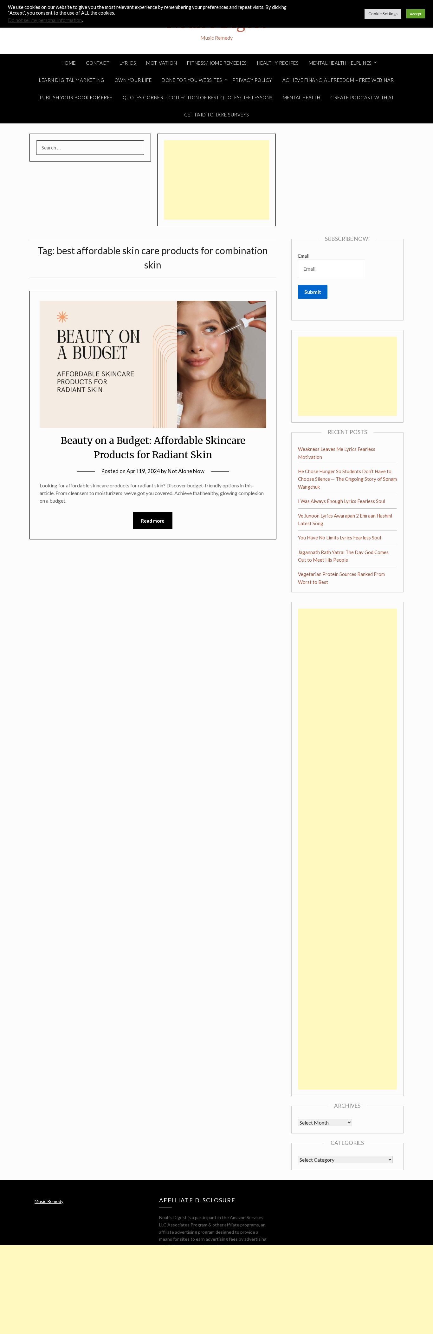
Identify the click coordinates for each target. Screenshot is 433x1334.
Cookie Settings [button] (382, 13)
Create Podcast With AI (361, 97)
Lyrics (128, 63)
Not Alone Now (186, 471)
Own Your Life (133, 80)
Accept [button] (415, 14)
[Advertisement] (216, 180)
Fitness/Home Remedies (217, 63)
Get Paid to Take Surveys (216, 114)
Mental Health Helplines (340, 63)
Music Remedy (49, 1201)
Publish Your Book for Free (76, 97)
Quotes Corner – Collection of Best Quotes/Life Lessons (198, 97)
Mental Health (301, 97)
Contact (98, 63)
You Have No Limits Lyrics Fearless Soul (339, 537)
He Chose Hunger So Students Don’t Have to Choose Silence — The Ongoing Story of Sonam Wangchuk (347, 479)
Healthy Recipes (278, 63)
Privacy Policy (252, 80)
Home (68, 63)
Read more (153, 521)
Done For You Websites (192, 80)
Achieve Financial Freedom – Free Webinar (338, 80)
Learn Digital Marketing (71, 80)
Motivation (161, 63)
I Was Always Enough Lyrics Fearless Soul (341, 501)
